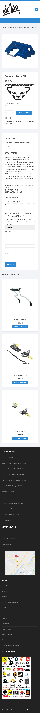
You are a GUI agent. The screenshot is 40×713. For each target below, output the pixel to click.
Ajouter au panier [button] (20, 382)
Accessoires (17, 121)
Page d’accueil (6, 629)
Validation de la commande (11, 645)
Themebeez (27, 710)
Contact (4, 607)
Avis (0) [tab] (8, 147)
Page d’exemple (7, 634)
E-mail (7, 253)
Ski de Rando (12, 27)
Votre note (9, 224)
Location (4, 618)
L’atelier (4, 613)
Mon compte (6, 624)
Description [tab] (10, 138)
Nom (7, 246)
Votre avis (9, 231)
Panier (4, 640)
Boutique (5, 597)
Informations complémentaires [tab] (18, 142)
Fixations (20, 27)
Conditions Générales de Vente (12, 602)
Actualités (5, 591)
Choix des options (20, 326)
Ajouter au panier (24, 112)
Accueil (4, 27)
